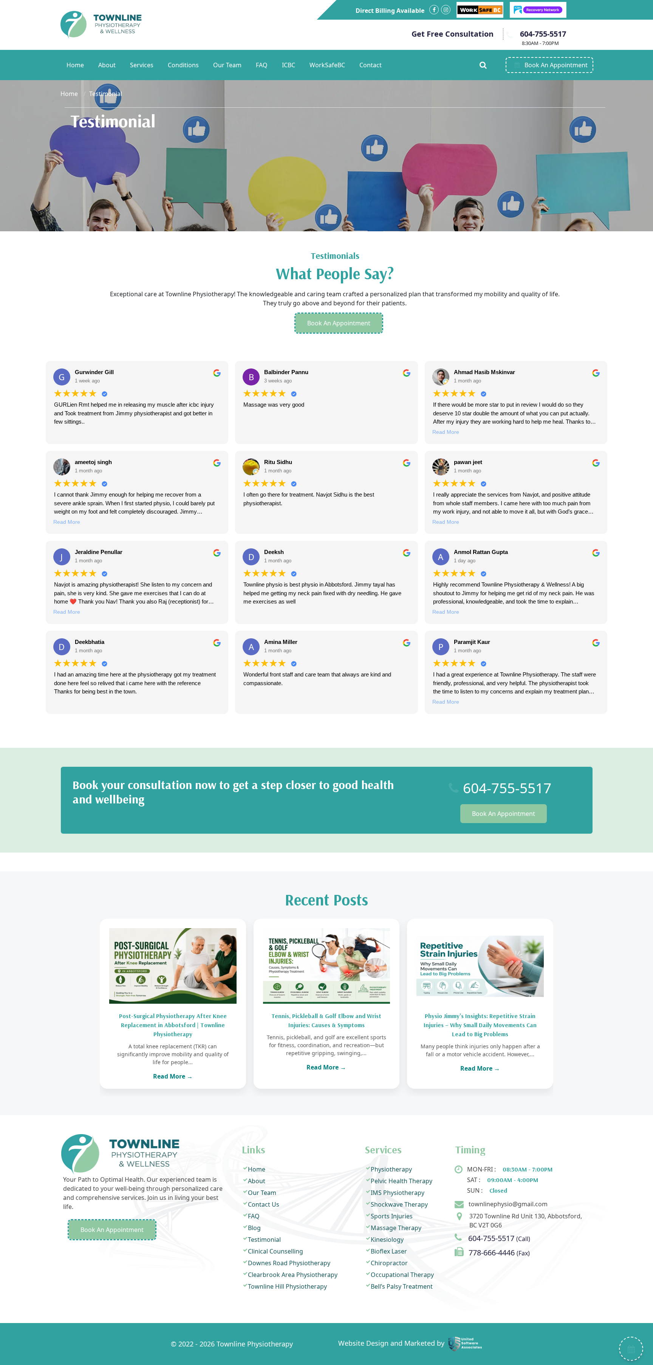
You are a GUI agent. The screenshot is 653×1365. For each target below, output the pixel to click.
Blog (254, 1228)
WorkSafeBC (327, 65)
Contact (370, 65)
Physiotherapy (391, 1169)
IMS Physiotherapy (397, 1193)
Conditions (183, 65)
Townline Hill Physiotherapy (287, 1286)
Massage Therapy (396, 1228)
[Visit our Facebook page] (434, 9)
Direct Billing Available (390, 10)
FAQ (262, 65)
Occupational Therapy (402, 1275)
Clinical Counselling (275, 1251)
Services (141, 65)
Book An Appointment (338, 323)
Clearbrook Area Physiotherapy (292, 1275)
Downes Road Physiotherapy (289, 1263)
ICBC (288, 65)
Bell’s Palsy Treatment (402, 1286)
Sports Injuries (392, 1216)
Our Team (227, 65)
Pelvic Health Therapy (401, 1181)
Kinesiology (387, 1239)
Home (75, 65)
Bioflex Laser (389, 1251)
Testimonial (264, 1239)
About (107, 65)
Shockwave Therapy (399, 1204)
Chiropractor (389, 1263)
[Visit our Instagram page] (446, 9)
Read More (445, 432)
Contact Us (263, 1204)
